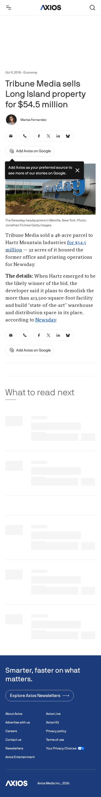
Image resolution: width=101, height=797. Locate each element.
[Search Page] (92, 7)
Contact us (13, 739)
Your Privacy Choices (61, 748)
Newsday (45, 320)
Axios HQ (52, 722)
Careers (11, 731)
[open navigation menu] (8, 7)
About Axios (13, 713)
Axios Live (53, 713)
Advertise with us (17, 722)
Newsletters (14, 748)
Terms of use (55, 739)
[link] (10, 136)
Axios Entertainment (20, 757)
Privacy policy (56, 731)
